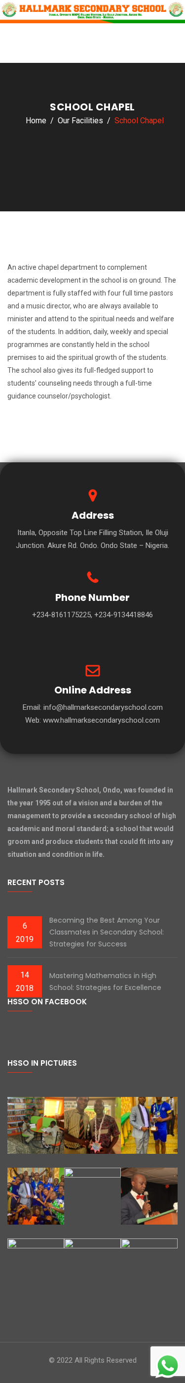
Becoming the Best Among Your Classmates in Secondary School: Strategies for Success (106, 932)
